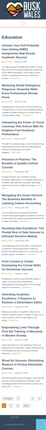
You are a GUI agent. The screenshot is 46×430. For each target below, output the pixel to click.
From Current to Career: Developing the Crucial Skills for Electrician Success (21, 265)
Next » (26, 406)
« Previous (8, 399)
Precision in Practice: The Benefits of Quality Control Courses (20, 163)
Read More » (15, 78)
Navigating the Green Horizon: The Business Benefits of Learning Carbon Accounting (22, 199)
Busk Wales (8, 62)
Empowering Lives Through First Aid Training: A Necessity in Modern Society (22, 331)
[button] (23, 23)
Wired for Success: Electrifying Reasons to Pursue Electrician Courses (23, 364)
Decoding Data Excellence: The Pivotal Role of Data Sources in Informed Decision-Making (23, 232)
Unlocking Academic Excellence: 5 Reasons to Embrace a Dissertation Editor (22, 298)
